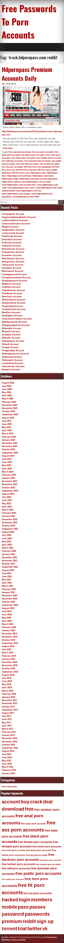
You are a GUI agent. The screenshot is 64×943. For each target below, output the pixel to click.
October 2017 (8, 706)
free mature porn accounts (48, 864)
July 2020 (6, 611)
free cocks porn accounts (46, 846)
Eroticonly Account (11, 242)
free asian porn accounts (33, 823)
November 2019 (9, 636)
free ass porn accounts (43, 152)
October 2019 (8, 640)
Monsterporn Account (13, 258)
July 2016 (6, 754)
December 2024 (9, 443)
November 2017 (9, 703)
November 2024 (9, 446)
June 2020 (7, 614)
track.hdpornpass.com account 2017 (19, 185)
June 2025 (7, 424)
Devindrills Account (12, 239)
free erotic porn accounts (13, 850)
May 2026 (6, 392)
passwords (37, 914)
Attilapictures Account (13, 261)
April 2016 (7, 764)
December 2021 (9, 557)
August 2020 (8, 608)
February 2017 (9, 732)
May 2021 (6, 579)
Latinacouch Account (12, 265)
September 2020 (10, 605)
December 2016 (9, 738)
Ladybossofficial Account (15, 220)
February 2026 (9, 402)
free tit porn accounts (50, 164)
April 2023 (7, 506)
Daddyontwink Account (13, 303)
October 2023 (8, 487)
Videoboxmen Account (13, 290)
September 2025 (10, 414)
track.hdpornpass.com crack (20, 188)
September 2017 (10, 710)
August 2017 (8, 713)
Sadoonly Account (11, 246)
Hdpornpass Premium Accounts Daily (27, 73)
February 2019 (9, 656)
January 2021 (8, 592)
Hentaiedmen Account (13, 341)
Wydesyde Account (11, 328)
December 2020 (9, 595)
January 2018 (8, 697)
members (41, 899)
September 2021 (10, 567)
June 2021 (7, 576)
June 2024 (7, 462)
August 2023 (8, 494)
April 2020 (7, 621)
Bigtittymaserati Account (14, 322)
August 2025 (8, 418)
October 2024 (8, 449)
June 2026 (7, 389)
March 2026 (7, 398)
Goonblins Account (11, 255)
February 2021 (9, 589)
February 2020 (9, 627)
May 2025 (6, 427)
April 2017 (7, 725)
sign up (45, 921)
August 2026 (8, 383)
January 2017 (8, 735)
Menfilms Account (11, 312)
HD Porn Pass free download (37, 167)
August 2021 (8, 570)
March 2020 (7, 624)
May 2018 (6, 684)
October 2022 (8, 525)
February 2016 (9, 770)
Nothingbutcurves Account (15, 353)
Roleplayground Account (14, 280)
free (29, 809)
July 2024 (6, 459)
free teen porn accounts (27, 164)
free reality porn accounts (13, 879)
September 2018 (10, 672)
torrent (9, 928)
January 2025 (8, 440)
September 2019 (10, 643)
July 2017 (6, 716)
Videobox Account (11, 287)
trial (22, 928)
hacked (10, 899)
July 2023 (6, 497)
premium (12, 921)
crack (36, 801)
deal (48, 801)
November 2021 (9, 560)
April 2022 (7, 544)
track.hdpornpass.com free (28, 191)
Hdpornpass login (10, 179)
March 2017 (7, 729)
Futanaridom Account (13, 252)
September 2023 (10, 491)
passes (37, 907)
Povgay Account (10, 347)
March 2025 (7, 433)
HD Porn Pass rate (20, 173)
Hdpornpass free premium (19, 176)
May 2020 (6, 617)
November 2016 (9, 741)
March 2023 (7, 510)
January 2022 (8, 554)
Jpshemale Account (12, 357)
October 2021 (8, 563)
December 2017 (9, 700)
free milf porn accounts (12, 161)
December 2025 (9, 405)
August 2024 (8, 456)
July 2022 (6, 535)
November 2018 (9, 665)
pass (23, 907)
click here (7, 148)
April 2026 (7, 395)
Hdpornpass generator (42, 176)
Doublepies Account (12, 315)
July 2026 (6, 386)
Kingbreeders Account (13, 230)
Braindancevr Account (13, 249)
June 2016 (7, 757)
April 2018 (7, 687)
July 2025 (6, 421)
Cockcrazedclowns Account (16, 223)
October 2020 (8, 602)
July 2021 (6, 573)
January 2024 (8, 478)
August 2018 (8, 675)
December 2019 (9, 633)
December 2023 (9, 481)
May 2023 (6, 503)
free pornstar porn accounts (37, 161)
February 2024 (9, 475)
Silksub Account (10, 344)
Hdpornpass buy (37, 173)
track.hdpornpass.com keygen (16, 194)
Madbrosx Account (11, 284)
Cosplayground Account (14, 274)
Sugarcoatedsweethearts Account (19, 217)
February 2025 (9, 437)
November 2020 (9, 598)
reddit (29, 921)
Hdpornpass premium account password (38, 179)
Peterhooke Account (12, 236)
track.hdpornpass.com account (36, 182)
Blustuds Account (11, 331)
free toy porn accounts (12, 167)
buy (25, 801)
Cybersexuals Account (13, 366)
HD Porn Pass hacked (26, 170)
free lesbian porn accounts (48, 158)
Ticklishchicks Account (13, 309)
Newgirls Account (11, 369)
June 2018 (7, 681)
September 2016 (10, 748)
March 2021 (7, 586)
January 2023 (8, 516)
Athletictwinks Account (13, 299)
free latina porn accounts (51, 860)
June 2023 (7, 500)
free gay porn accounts (37, 855)
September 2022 (10, 529)
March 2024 (7, 472)
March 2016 (7, 767)
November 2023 (9, 484)
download (13, 809)
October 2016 (8, 744)
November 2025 (9, 408)
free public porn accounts (38, 873)
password (13, 914)
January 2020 (8, 630)
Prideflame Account (12, 293)
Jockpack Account (11, 334)
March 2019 (7, 652)
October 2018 (8, 668)
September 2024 (10, 452)
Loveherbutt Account (12, 363)
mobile (9, 907)
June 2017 (7, 719)
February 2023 (9, 513)
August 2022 (8, 532)
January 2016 (8, 773)
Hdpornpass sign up (11, 182)
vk (45, 928)
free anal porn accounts (20, 152)
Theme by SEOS (18, 940)
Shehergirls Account (12, 360)
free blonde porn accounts (35, 842)
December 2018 (9, 662)
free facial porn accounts (38, 850)
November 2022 (9, 522)
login (24, 899)
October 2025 (8, 411)
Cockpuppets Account (13, 214)
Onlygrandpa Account (13, 350)
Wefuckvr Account (11, 338)
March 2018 (7, 691)
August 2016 (8, 751)
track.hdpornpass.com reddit (25, 197)
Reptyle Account (10, 226)
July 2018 (6, 678)
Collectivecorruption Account (17, 318)
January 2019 (8, 659)
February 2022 (9, 551)
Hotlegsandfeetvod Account (16, 325)
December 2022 (9, 519)
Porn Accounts (9, 786)
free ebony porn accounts (23, 158)
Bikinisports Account (12, 271)
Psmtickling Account (12, 306)
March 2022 (7, 548)
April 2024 (7, 468)
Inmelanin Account (11, 268)
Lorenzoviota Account (13, 233)
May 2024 (6, 465)
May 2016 (6, 760)
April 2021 (7, 583)
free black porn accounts (33, 155)
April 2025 (7, 430)
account (11, 801)
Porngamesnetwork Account (16, 277)
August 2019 (8, 646)
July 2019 (6, 649)
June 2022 (7, 538)
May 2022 (6, 541)
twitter (34, 928)
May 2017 (6, 722)
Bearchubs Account (12, 296)
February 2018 (9, 694)
